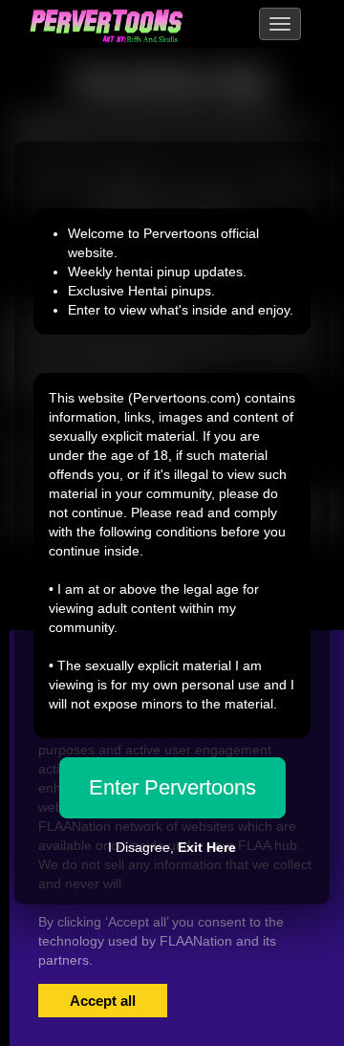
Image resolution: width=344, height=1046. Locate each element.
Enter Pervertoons (172, 787)
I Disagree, (172, 847)
